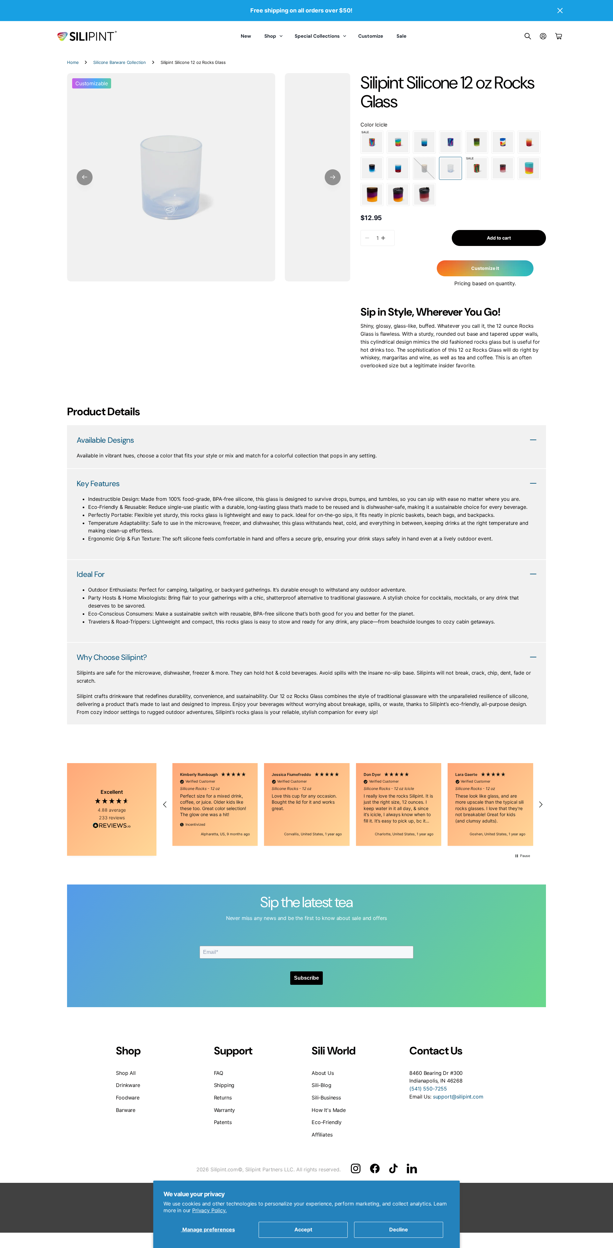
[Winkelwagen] (558, 36)
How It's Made (329, 1110)
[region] (352, 804)
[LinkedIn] (412, 1168)
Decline (398, 1229)
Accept (303, 1229)
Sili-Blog (321, 1085)
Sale (401, 36)
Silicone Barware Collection (119, 62)
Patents (223, 1122)
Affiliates (322, 1134)
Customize (370, 36)
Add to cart (499, 238)
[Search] (528, 36)
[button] (85, 177)
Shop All (126, 1073)
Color (373, 124)
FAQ (218, 1073)
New (246, 36)
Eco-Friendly (327, 1122)
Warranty (224, 1110)
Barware (125, 1110)
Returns (223, 1097)
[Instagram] (355, 1168)
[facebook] (375, 1168)
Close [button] (559, 10)
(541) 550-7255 (428, 1088)
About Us (323, 1073)
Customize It (485, 268)
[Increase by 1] (383, 238)
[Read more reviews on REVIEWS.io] (112, 827)
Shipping (224, 1085)
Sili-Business (326, 1097)
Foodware (128, 1097)
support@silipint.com (458, 1096)
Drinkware (128, 1085)
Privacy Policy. (209, 1210)
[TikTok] (393, 1168)
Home (73, 62)
